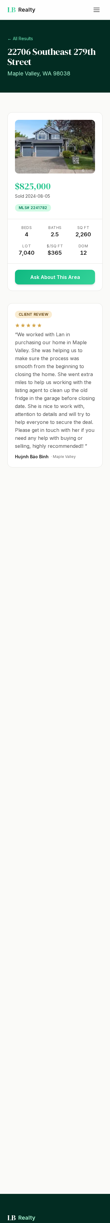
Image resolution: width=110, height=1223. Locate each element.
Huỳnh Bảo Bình (32, 456)
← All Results (20, 38)
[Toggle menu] (96, 10)
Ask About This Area (62, 279)
